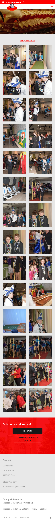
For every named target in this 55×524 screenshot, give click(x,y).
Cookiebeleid (24, 517)
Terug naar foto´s (27, 40)
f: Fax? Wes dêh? (10, 482)
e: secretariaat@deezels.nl (14, 486)
